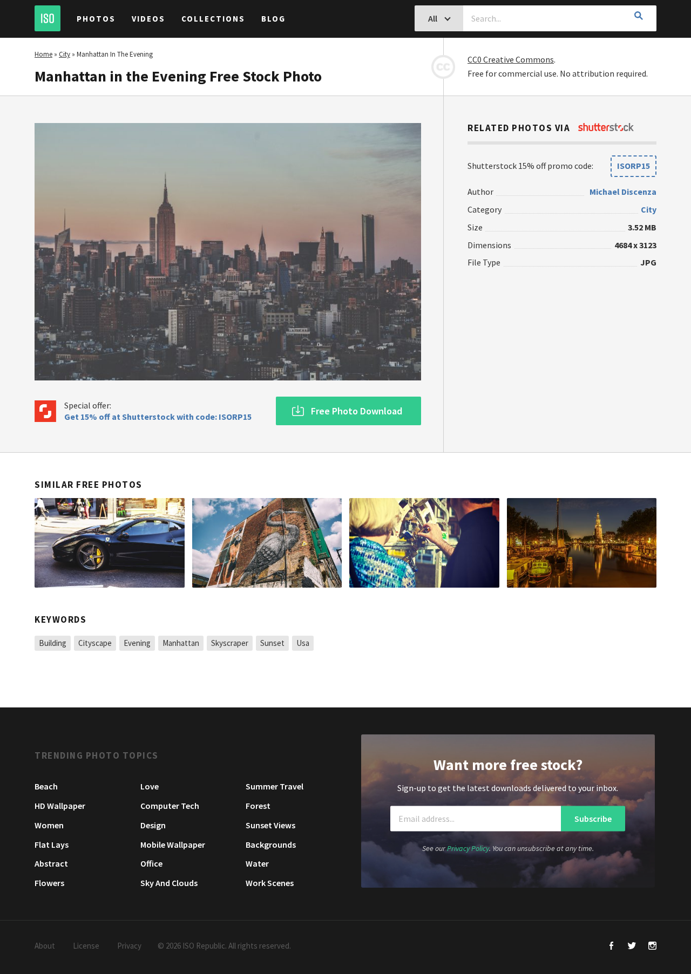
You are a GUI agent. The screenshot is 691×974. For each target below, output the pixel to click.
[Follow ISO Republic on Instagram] (652, 947)
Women (49, 825)
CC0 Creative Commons (511, 59)
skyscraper (229, 643)
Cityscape (95, 643)
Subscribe (593, 818)
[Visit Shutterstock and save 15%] (606, 128)
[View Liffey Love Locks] (424, 543)
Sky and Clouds (169, 882)
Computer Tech (169, 805)
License (86, 946)
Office (151, 863)
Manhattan (180, 643)
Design (153, 825)
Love (149, 786)
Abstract (51, 863)
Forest (258, 805)
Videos (148, 18)
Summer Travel (274, 786)
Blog (273, 18)
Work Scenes (270, 882)
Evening (137, 643)
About (45, 946)
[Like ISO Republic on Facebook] (611, 947)
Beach (46, 786)
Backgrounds (271, 844)
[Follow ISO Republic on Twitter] (632, 947)
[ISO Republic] (47, 18)
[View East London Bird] (267, 543)
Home (43, 54)
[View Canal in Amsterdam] (582, 543)
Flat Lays (52, 844)
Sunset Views (270, 825)
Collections (213, 18)
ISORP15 (633, 165)
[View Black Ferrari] (110, 543)
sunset (272, 643)
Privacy (129, 946)
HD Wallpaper (60, 805)
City (64, 54)
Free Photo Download (356, 411)
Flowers (49, 882)
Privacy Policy (468, 848)
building (52, 643)
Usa (302, 643)
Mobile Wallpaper (172, 844)
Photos (96, 18)
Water (257, 863)
